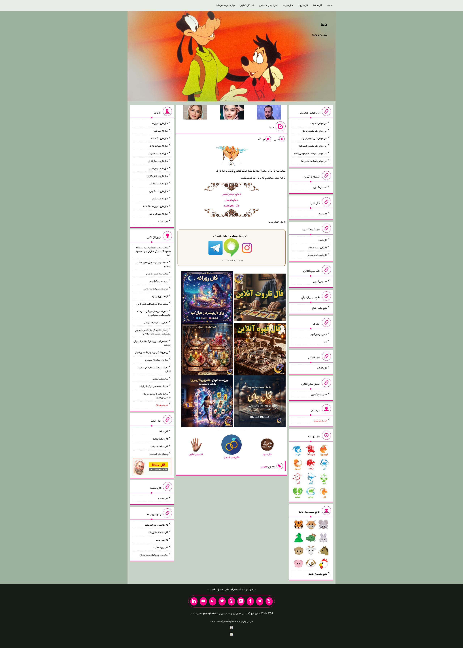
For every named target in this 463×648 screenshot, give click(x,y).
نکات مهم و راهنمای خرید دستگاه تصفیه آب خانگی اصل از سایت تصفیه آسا (153, 251)
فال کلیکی (322, 367)
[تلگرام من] (259, 601)
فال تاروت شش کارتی (157, 175)
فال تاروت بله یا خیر (158, 213)
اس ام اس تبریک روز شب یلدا (313, 145)
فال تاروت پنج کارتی (158, 168)
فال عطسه (163, 498)
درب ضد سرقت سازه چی (156, 288)
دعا (323, 24)
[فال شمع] (207, 350)
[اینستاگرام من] (241, 601)
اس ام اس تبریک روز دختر (314, 130)
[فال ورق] (207, 401)
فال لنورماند (162, 539)
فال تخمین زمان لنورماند (156, 524)
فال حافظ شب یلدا (159, 446)
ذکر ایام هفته (231, 205)
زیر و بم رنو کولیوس (158, 281)
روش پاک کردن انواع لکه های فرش (151, 352)
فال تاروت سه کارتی (158, 153)
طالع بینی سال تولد (318, 573)
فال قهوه (322, 239)
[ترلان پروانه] (232, 113)
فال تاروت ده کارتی (158, 190)
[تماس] (231, 601)
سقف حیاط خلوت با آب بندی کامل (152, 303)
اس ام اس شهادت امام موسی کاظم (310, 153)
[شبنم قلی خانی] (195, 113)
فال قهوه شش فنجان (317, 254)
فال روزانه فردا (160, 547)
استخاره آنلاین (247, 5)
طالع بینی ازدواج (319, 307)
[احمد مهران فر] (269, 113)
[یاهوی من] (269, 601)
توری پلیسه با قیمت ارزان (156, 322)
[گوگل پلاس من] (212, 601)
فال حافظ (317, 5)
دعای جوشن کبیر (231, 194)
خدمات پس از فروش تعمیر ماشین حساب (153, 264)
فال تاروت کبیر (160, 130)
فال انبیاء (322, 213)
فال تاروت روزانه (160, 123)
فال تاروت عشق (160, 198)
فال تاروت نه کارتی (159, 183)
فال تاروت (303, 5)
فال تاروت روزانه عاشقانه (155, 206)
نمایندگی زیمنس (160, 378)
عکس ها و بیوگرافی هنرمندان (154, 554)
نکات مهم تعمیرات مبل (157, 273)
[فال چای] (260, 401)
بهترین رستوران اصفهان (156, 359)
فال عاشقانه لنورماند (158, 532)
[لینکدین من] (193, 601)
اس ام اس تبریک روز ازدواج (314, 138)
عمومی (264, 466)
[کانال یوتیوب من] (203, 601)
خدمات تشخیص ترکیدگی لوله (154, 386)
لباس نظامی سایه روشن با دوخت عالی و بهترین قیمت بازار (154, 313)
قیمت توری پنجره (160, 296)
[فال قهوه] (260, 350)
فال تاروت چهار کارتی (158, 160)
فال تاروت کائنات (159, 138)
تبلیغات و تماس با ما (225, 5)
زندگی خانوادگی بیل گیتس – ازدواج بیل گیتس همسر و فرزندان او (153, 331)
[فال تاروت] (260, 298)
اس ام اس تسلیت (319, 123)
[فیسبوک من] (250, 601)
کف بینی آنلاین (320, 281)
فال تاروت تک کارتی (158, 145)
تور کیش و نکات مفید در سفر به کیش (154, 369)
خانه (329, 5)
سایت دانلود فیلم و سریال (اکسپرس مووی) (157, 395)
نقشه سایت (216, 621)
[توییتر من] (222, 601)
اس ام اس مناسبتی (268, 5)
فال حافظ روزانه (160, 438)
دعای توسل (231, 200)
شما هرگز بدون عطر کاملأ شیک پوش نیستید (152, 342)
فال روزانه (288, 5)
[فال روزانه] (207, 298)
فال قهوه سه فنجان (318, 247)
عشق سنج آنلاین (319, 394)
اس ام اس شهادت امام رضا (314, 160)
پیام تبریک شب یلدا (158, 453)
